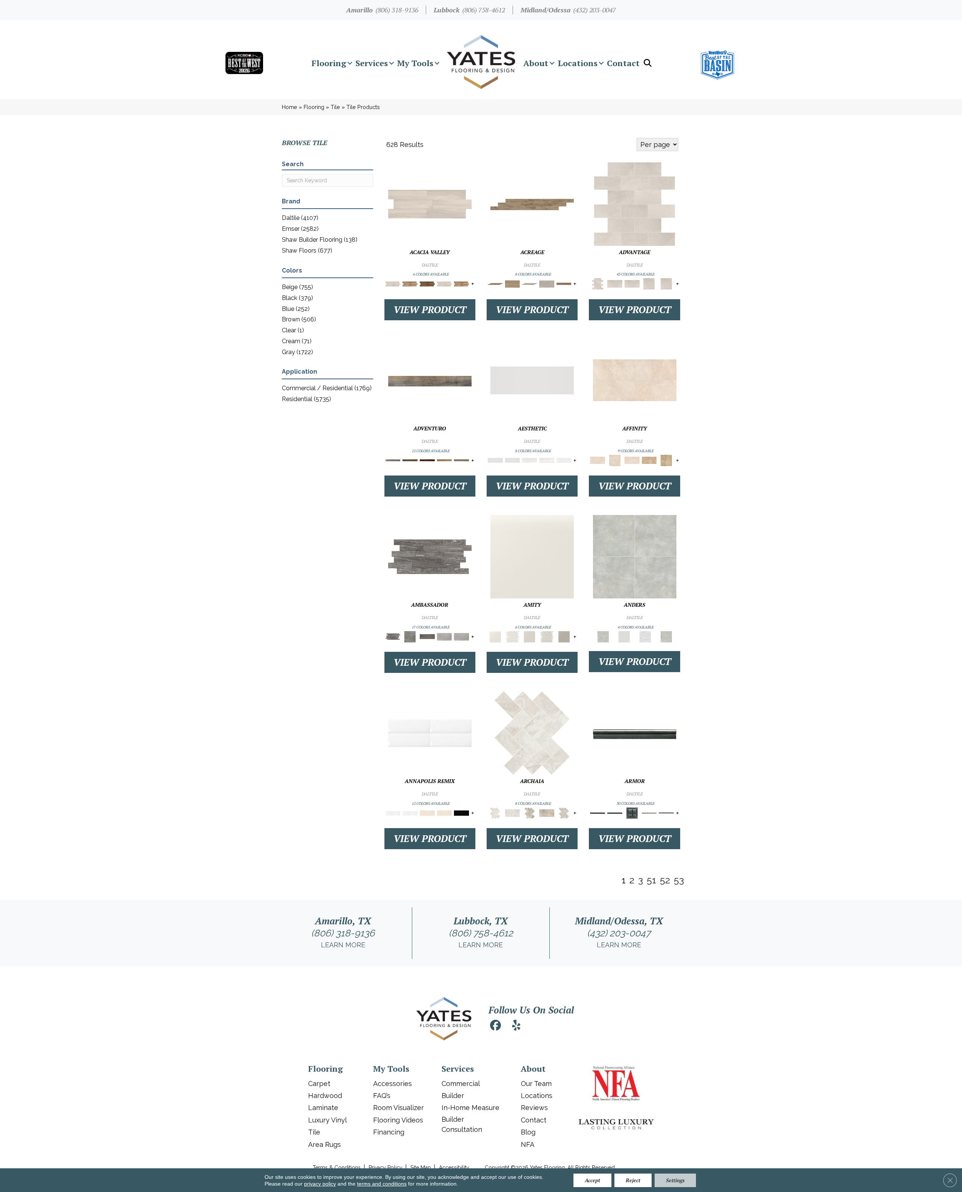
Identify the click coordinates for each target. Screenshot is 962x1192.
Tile (335, 107)
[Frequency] (529, 460)
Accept (592, 1180)
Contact (623, 63)
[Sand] (427, 812)
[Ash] (430, 203)
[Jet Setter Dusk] (444, 636)
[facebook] (495, 1026)
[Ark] (409, 283)
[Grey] (564, 636)
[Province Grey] (564, 812)
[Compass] (444, 460)
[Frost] (624, 636)
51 (651, 880)
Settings (675, 1180)
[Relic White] (532, 732)
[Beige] (649, 460)
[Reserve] (529, 283)
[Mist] (634, 556)
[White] (532, 556)
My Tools (415, 63)
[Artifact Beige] (529, 812)
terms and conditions (382, 1184)
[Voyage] (409, 460)
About (535, 63)
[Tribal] (564, 460)
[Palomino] (532, 204)
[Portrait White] (634, 203)
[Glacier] (645, 636)
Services (371, 63)
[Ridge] (427, 283)
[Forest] (461, 460)
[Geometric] (546, 460)
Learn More (343, 945)
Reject (633, 1180)
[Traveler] (430, 380)
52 (665, 880)
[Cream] (634, 380)
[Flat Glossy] (512, 460)
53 (679, 880)
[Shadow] (666, 636)
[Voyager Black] (430, 556)
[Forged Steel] (634, 733)
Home (289, 107)
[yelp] (516, 1026)
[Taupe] (529, 636)
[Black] (461, 812)
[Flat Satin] (532, 380)
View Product (429, 309)
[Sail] (430, 732)
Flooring (329, 63)
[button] (349, 63)
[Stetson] (564, 283)
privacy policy (320, 1184)
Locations (577, 63)
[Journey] (427, 460)
